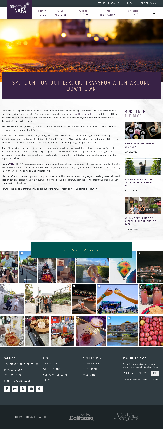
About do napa (92, 358)
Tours (46, 380)
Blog (130, 3)
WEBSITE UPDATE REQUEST (18, 380)
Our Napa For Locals (56, 374)
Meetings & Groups (107, 3)
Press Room (90, 369)
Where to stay (52, 369)
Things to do (51, 363)
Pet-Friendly (148, 3)
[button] (42, 12)
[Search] (154, 13)
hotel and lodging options (82, 114)
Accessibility (91, 374)
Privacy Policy (92, 363)
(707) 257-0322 (12, 375)
